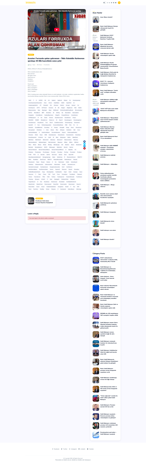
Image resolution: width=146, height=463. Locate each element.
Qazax (60, 154)
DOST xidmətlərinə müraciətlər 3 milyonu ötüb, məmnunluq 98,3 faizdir (109, 259)
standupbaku (50, 171)
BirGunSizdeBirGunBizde (66, 110)
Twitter (65, 449)
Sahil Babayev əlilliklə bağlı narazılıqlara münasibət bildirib (109, 101)
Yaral (30, 189)
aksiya (65, 100)
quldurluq (59, 157)
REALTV (50, 159)
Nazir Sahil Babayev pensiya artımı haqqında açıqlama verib (108, 370)
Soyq (43, 171)
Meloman (52, 139)
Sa (55, 162)
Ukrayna (37, 179)
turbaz (53, 176)
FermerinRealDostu (58, 125)
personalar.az (59, 460)
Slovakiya (76, 169)
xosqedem (60, 186)
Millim (70, 142)
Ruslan (48, 162)
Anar (45, 102)
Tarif (53, 174)
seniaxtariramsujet (33, 167)
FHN (66, 125)
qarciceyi (54, 154)
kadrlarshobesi (46, 132)
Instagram (74, 449)
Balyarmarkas (32, 110)
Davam (51, 117)
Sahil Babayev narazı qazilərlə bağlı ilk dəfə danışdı (107, 333)
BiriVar (30, 112)
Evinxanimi (77, 122)
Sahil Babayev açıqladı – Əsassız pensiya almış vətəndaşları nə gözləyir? (108, 415)
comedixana (74, 115)
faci (39, 125)
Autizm (62, 105)
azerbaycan (32, 107)
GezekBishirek (38, 127)
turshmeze (79, 176)
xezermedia (63, 184)
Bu (62, 112)
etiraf (51, 122)
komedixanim (69, 134)
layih (49, 137)
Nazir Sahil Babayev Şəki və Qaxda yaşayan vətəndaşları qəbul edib (109, 306)
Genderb (31, 127)
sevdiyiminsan (44, 167)
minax (39, 144)
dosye (74, 117)
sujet (65, 171)
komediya (77, 134)
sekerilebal (57, 164)
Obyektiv (70, 149)
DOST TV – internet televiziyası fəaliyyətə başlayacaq (107, 83)
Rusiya (42, 162)
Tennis (30, 176)
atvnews (56, 105)
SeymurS (57, 169)
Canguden (31, 115)
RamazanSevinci (71, 157)
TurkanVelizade (70, 176)
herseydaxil (32, 129)
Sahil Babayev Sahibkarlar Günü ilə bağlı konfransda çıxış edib (108, 352)
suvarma (31, 174)
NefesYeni (59, 147)
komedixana (61, 134)
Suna (81, 171)
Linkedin (82, 449)
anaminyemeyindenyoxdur (35, 102)
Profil (30, 154)
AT (40, 105)
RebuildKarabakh (58, 159)
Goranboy (46, 127)
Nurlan (71, 147)
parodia (53, 152)
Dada (45, 117)
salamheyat (74, 162)
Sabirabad (61, 162)
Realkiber (35, 159)
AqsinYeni (68, 102)
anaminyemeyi (76, 100)
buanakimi (67, 112)
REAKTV (80, 157)
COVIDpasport (32, 117)
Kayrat (63, 132)
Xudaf (66, 186)
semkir (64, 164)
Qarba (48, 154)
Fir (74, 125)
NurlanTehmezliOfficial (57, 149)
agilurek (60, 100)
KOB (46, 134)
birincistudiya (78, 110)
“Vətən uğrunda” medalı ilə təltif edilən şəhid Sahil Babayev (108, 397)
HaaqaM (62, 127)
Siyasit (70, 169)
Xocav (42, 186)
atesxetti (45, 105)
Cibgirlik (57, 115)
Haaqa (56, 127)
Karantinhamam (56, 132)
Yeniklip (42, 189)
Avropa (68, 105)
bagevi (63, 107)
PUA (34, 154)
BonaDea (48, 112)
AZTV (38, 107)
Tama (44, 174)
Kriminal (40, 137)
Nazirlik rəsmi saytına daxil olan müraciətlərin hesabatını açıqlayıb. (109, 195)
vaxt (51, 179)
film (70, 125)
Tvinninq (31, 179)
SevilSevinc (69, 167)
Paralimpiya (46, 152)
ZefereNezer (71, 189)
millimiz (76, 142)
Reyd (37, 162)
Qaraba (42, 154)
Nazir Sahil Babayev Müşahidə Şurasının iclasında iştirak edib (107, 46)
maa (57, 137)
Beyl (39, 110)
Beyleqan (44, 110)
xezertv (79, 184)
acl (49, 100)
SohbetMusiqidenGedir (34, 171)
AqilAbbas (56, 102)
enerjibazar (40, 122)
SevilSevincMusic (33, 169)
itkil (74, 129)
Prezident (72, 152)
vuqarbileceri (32, 181)
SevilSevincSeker (43, 169)
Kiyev (41, 134)
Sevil (63, 167)
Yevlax (47, 189)
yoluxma (53, 189)
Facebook (56, 449)
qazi (65, 154)
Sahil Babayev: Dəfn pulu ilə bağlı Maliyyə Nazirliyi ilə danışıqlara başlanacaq (109, 74)
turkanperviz (60, 176)
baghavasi (69, 107)
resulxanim (31, 162)
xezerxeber (31, 186)
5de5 (30, 100)
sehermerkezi (48, 164)
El (56, 120)
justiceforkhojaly (33, 132)
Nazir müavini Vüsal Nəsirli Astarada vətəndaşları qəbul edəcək (108, 287)
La (45, 137)
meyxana (60, 142)
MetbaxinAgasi (42, 142)
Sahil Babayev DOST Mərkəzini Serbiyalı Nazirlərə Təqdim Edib (107, 37)
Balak (79, 107)
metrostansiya (52, 142)
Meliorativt (45, 139)
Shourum (64, 169)
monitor (67, 144)
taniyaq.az (88, 460)
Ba (58, 107)
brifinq (58, 112)
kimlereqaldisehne (72, 132)
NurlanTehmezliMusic (44, 149)
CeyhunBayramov (48, 115)
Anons (50, 102)
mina (30, 144)
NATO (45, 147)
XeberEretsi (31, 184)
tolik (48, 176)
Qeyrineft (71, 154)
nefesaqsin (52, 147)
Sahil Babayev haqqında (108, 212)
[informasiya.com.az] (30, 2)
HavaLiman (78, 127)
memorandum (67, 139)
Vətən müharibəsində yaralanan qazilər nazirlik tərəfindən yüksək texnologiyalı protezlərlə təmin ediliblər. (108, 177)
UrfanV (43, 179)
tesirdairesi (37, 176)
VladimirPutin (64, 179)
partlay (66, 152)
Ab (45, 100)
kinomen (31, 134)
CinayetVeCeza (65, 115)
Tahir (39, 174)
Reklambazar (68, 159)
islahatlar (68, 129)
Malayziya (62, 137)
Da (41, 117)
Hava (72, 127)
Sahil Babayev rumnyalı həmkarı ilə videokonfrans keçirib (108, 343)
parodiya (59, 152)
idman (52, 129)
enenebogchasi (77, 120)
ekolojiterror (44, 120)
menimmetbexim (33, 142)
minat (34, 144)
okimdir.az (74, 460)
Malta (69, 137)
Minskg (50, 144)
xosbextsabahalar (51, 186)
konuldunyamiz (32, 137)
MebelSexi (75, 137)
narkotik (31, 147)
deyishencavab (59, 117)
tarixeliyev (64, 174)
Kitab (36, 134)
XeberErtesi (40, 184)
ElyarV (61, 120)
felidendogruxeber (46, 125)
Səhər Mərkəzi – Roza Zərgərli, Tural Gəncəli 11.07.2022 (107, 278)
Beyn (50, 110)
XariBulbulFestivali (71, 181)
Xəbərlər (31, 54)
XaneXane (46, 181)
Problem (79, 152)
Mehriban (31, 139)
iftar (57, 129)
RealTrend (43, 159)
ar (74, 102)
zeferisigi (78, 189)
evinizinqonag (68, 122)
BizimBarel (37, 112)
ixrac (78, 129)
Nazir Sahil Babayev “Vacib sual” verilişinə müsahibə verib (109, 92)
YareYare (35, 189)
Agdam (53, 100)
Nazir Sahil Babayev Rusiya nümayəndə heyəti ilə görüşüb (109, 28)
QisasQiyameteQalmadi (35, 157)
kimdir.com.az (67, 460)
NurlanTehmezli (33, 149)
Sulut (70, 171)
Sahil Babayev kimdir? (107, 239)
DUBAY (37, 120)
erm (47, 122)
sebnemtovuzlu (39, 164)
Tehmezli (79, 174)
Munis (72, 144)
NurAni (65, 147)
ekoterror (51, 120)
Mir (62, 144)
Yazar (33, 64)
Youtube (91, 449)
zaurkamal (63, 189)
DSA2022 (31, 120)
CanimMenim (39, 115)
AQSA (62, 102)
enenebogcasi (68, 120)
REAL (30, 159)
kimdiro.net (81, 460)
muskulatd (78, 144)
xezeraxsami (48, 184)
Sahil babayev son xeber (108, 230)
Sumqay (75, 171)
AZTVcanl (44, 107)
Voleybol (72, 179)
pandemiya (38, 152)
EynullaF (31, 125)
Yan (74, 186)
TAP (49, 174)
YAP (78, 186)
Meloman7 (59, 139)
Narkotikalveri (38, 147)
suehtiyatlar (59, 171)
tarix (58, 174)
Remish (75, 159)
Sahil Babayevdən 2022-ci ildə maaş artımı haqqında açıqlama (108, 388)
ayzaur (73, 105)
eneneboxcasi (32, 122)
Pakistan (31, 152)
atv (51, 105)
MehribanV (38, 139)
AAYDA (40, 100)
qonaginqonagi (46, 157)
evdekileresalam (59, 122)
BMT (43, 112)
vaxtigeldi (56, 179)
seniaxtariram (71, 164)
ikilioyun (62, 129)
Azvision (51, 107)
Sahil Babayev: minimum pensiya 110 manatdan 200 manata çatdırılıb (109, 425)
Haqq (67, 127)
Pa (75, 149)
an (70, 100)
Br (53, 112)
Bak (75, 107)
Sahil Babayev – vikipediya (108, 164)
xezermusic (72, 184)
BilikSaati (55, 110)
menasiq (76, 139)
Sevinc (51, 169)
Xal (41, 181)
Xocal (37, 186)
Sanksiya (31, 164)
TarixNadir (72, 174)
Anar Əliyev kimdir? (106, 17)
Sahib (67, 162)
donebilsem (68, 117)
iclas (47, 129)
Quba (53, 157)
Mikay (65, 142)
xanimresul (54, 181)
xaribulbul (61, 181)
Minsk (44, 144)
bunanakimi (76, 112)
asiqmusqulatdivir (33, 105)
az (78, 105)
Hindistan (39, 129)
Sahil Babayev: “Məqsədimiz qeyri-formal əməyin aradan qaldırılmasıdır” (109, 119)
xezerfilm (55, 184)
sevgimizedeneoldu (55, 167)
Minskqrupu (56, 144)
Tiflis (43, 176)
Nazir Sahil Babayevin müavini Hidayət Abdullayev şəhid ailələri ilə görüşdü (109, 361)
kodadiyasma (52, 134)
